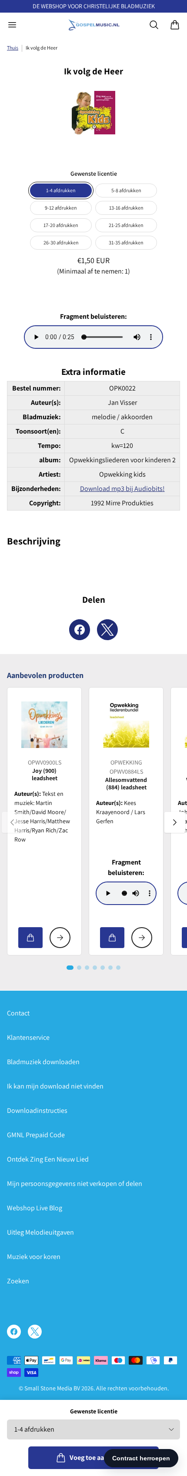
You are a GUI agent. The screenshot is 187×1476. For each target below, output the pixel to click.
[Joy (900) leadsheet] (44, 724)
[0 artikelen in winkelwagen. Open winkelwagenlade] (174, 24)
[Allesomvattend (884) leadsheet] (126, 724)
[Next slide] (174, 822)
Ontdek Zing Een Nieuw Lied (48, 1159)
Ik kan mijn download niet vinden (55, 1086)
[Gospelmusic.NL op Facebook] (14, 1332)
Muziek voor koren (33, 1256)
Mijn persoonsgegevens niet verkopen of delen (74, 1183)
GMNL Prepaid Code (36, 1134)
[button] (70, 967)
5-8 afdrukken (126, 190)
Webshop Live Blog (34, 1207)
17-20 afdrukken (60, 225)
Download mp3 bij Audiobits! (122, 488)
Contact (18, 1013)
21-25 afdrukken (126, 225)
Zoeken (18, 1281)
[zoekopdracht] (154, 24)
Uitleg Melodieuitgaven (40, 1232)
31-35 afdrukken (126, 242)
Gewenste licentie (93, 1411)
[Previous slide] (12, 822)
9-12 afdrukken (61, 207)
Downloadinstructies (37, 1110)
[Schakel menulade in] (12, 24)
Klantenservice (28, 1037)
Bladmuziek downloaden (43, 1061)
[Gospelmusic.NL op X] (35, 1332)
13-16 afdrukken (126, 207)
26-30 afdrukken (61, 242)
